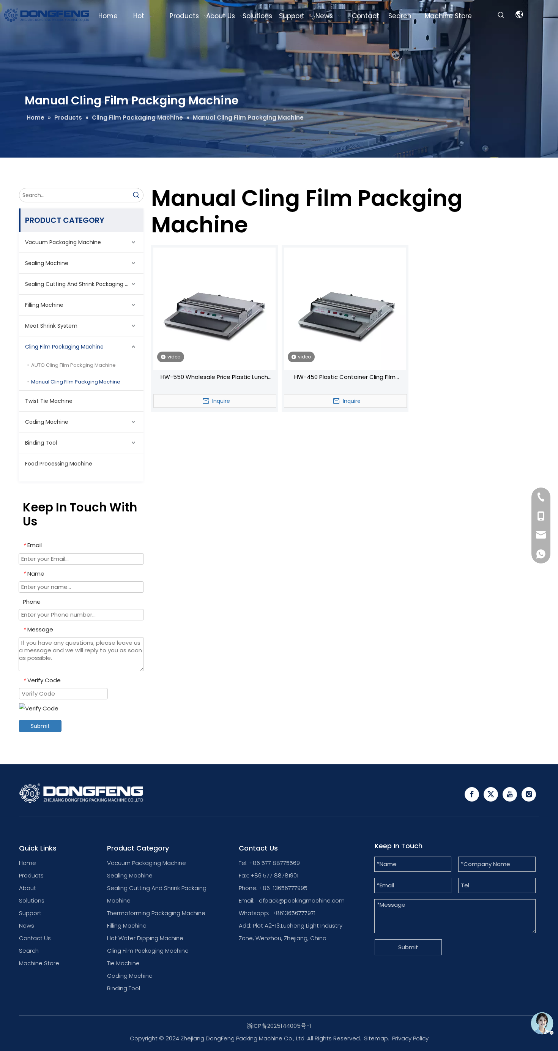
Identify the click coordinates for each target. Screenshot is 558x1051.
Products (31, 875)
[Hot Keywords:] (501, 15)
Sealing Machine (46, 263)
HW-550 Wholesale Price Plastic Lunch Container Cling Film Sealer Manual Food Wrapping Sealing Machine (214, 378)
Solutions (31, 900)
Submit (40, 726)
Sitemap (376, 1038)
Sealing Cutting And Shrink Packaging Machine (84, 284)
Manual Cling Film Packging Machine (75, 381)
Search (29, 951)
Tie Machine (123, 963)
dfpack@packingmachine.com (302, 900)
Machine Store (39, 963)
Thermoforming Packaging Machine (156, 913)
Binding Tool (41, 443)
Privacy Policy (410, 1038)
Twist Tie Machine (49, 401)
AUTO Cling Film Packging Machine (73, 365)
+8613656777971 (293, 913)
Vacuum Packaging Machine (63, 242)
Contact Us (35, 938)
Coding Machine (46, 422)
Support (30, 913)
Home (27, 863)
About (27, 888)
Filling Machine (44, 305)
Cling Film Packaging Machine (64, 346)
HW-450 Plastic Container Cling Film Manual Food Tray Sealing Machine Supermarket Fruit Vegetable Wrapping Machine (345, 378)
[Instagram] (529, 794)
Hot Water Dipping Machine (145, 938)
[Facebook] (472, 794)
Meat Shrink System (51, 326)
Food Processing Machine (58, 463)
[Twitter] (491, 794)
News (26, 925)
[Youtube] (510, 794)
